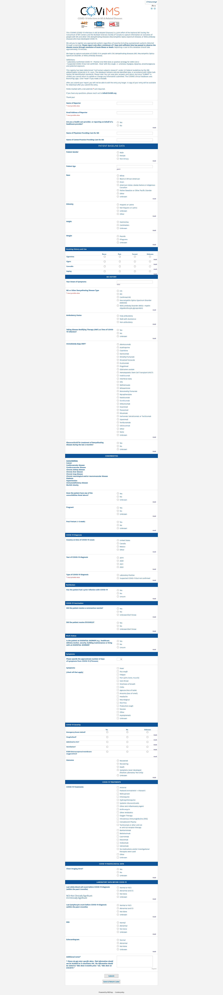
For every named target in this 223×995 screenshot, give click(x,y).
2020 (121, 561)
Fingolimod (124, 366)
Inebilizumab (125, 376)
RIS (121, 294)
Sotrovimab (124, 846)
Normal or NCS (125, 887)
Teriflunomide (125, 422)
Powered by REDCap (106, 992)
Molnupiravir (125, 794)
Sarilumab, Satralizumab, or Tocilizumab (135, 416)
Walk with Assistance (128, 319)
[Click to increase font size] (151, 8)
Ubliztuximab (125, 426)
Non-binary (124, 159)
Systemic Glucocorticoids (129, 803)
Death (122, 767)
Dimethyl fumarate (127, 357)
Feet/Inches (124, 222)
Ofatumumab (125, 404)
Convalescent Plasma (128, 822)
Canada (123, 543)
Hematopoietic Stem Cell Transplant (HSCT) (136, 372)
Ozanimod (124, 407)
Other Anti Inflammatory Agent (132, 806)
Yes (121, 122)
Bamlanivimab (125, 830)
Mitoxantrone (125, 388)
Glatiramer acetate (127, 369)
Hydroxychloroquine (127, 800)
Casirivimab (124, 836)
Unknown (123, 197)
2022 (121, 567)
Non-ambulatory (126, 322)
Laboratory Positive (127, 575)
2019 (121, 558)
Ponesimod (124, 410)
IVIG (121, 382)
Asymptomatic (125, 715)
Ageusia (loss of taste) (128, 690)
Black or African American (130, 179)
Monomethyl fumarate (128, 391)
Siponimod (124, 419)
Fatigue (122, 675)
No (121, 125)
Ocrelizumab (125, 401)
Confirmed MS (125, 297)
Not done (123, 894)
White (122, 176)
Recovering (124, 764)
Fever (122, 668)
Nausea (123, 709)
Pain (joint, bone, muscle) (129, 678)
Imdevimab (124, 843)
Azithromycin (125, 809)
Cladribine (124, 351)
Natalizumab (125, 397)
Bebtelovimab (125, 833)
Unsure (122, 596)
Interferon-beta (126, 379)
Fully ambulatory (126, 316)
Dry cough (124, 671)
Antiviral (123, 787)
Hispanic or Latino (127, 205)
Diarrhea (123, 703)
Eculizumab (124, 363)
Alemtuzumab (125, 344)
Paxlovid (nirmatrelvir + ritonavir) (132, 790)
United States (125, 540)
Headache (124, 696)
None (122, 432)
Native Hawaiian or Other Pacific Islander (136, 190)
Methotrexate (125, 385)
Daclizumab (124, 354)
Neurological (125, 700)
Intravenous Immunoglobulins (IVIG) (134, 819)
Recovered (124, 761)
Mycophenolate (126, 394)
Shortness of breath (127, 684)
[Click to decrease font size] (155, 8)
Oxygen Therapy (126, 816)
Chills (122, 687)
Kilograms (124, 239)
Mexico (122, 547)
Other (122, 193)
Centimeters (124, 225)
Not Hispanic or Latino (128, 208)
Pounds (123, 236)
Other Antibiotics (126, 812)
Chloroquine (124, 797)
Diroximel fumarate (127, 360)
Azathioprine (125, 347)
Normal (123, 923)
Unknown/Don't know (128, 615)
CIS (121, 291)
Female (122, 156)
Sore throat (124, 681)
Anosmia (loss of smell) (129, 693)
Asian (122, 182)
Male (122, 152)
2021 (121, 564)
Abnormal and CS (126, 891)
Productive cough (126, 706)
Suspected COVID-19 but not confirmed (135, 578)
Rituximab (124, 413)
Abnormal (123, 926)
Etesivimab (124, 840)
